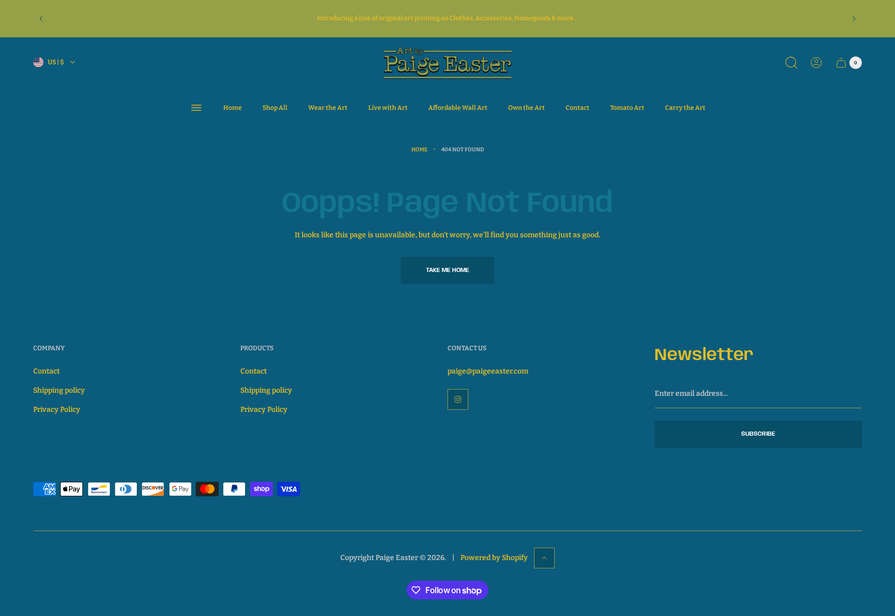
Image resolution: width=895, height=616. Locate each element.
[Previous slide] (41, 18)
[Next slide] (854, 18)
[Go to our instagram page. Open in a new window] (457, 399)
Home (419, 149)
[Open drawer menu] (196, 107)
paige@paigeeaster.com (487, 371)
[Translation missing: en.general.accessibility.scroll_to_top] (544, 558)
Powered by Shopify (494, 557)
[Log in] (816, 62)
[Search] (791, 62)
